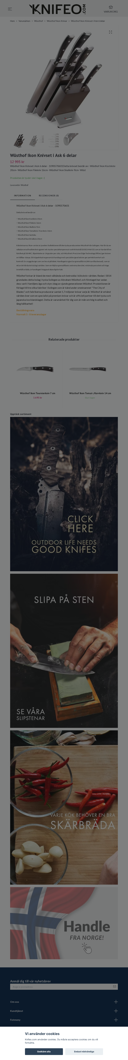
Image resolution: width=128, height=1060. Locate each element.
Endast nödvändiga (84, 1051)
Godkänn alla (44, 1051)
